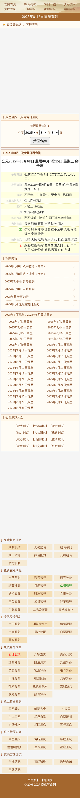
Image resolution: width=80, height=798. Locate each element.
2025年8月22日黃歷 (59, 379)
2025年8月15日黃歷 (20, 361)
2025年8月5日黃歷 (21, 333)
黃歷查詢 (10, 9)
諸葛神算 (14, 662)
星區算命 (40, 724)
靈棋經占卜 (66, 609)
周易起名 (40, 547)
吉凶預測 (66, 686)
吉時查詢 (40, 739)
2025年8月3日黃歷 (21, 327)
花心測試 (22, 439)
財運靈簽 (40, 593)
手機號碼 (14, 761)
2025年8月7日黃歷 (21, 338)
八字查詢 (40, 654)
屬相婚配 (40, 632)
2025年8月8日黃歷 (59, 338)
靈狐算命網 (14, 24)
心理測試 (30, 9)
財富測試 (22, 445)
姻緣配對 (66, 624)
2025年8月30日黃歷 (59, 402)
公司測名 (14, 563)
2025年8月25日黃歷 (20, 390)
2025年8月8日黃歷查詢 (20, 281)
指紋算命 (14, 686)
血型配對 (66, 632)
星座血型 (40, 716)
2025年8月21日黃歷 (20, 379)
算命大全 (70, 4)
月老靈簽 (40, 585)
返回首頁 (10, 4)
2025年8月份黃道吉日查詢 (22, 304)
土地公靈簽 (40, 609)
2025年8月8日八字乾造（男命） (26, 266)
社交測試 (40, 445)
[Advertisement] (40, 71)
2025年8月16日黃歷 (59, 361)
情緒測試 (57, 445)
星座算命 (14, 708)
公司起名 (66, 555)
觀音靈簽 (40, 577)
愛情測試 (22, 425)
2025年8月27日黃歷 (20, 396)
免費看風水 (40, 686)
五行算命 (66, 724)
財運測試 (40, 662)
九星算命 (66, 662)
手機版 (32, 780)
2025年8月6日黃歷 (59, 333)
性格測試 (40, 425)
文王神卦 (66, 593)
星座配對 (14, 639)
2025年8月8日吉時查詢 (20, 289)
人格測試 (40, 432)
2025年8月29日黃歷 (20, 402)
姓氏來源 (14, 555)
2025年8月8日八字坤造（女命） (26, 273)
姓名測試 (30, 4)
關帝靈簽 (66, 601)
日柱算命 (14, 678)
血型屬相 (66, 716)
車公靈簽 (14, 601)
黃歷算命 (14, 670)
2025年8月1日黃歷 (21, 321)
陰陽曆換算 (14, 747)
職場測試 (57, 439)
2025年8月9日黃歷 (21, 344)
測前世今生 (40, 624)
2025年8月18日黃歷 (59, 367)
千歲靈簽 (14, 609)
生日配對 (14, 624)
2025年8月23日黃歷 (20, 384)
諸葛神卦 (14, 585)
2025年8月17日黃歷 (20, 367)
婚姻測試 (40, 439)
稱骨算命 (66, 670)
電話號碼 (40, 761)
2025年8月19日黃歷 (20, 373)
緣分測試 (57, 432)
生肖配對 (14, 632)
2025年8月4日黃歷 (59, 327)
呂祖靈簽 (40, 601)
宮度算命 (40, 670)
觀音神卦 (66, 577)
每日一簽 (50, 4)
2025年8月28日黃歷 (59, 396)
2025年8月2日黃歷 (59, 321)
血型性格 (14, 724)
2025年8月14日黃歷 (59, 356)
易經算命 (14, 694)
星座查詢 (66, 747)
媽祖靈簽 (14, 593)
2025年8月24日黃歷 (59, 384)
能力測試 (57, 425)
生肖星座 (14, 716)
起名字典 (66, 547)
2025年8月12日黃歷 (59, 350)
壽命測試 (70, 9)
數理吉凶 (66, 761)
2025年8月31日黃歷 (20, 407)
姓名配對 (40, 555)
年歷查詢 (66, 739)
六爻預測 (14, 577)
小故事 (66, 708)
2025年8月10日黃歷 (59, 344)
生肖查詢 (40, 747)
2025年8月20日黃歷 (59, 373)
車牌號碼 (14, 769)
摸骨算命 (40, 694)
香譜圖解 (40, 678)
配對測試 (50, 9)
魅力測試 (22, 432)
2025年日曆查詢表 (17, 296)
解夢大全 (40, 708)
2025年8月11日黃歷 (20, 350)
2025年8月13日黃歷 (20, 356)
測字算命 (66, 678)
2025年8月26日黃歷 (59, 390)
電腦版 (47, 780)
